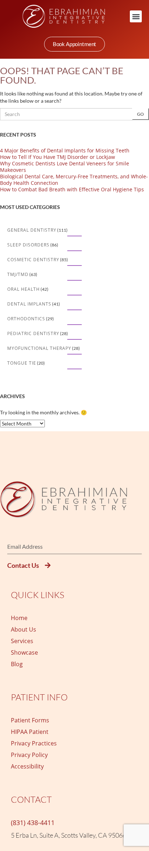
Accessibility (27, 766)
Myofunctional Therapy (39, 348)
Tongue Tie (21, 363)
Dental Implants (29, 304)
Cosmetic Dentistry (33, 260)
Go (140, 114)
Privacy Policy (29, 755)
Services (22, 641)
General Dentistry (31, 230)
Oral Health (23, 289)
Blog (17, 664)
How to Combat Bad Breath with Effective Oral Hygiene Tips (72, 189)
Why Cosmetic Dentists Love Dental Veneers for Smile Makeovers (64, 166)
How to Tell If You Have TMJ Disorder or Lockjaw (57, 156)
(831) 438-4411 (33, 822)
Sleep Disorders (28, 245)
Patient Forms (30, 720)
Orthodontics (26, 319)
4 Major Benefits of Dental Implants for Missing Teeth (64, 150)
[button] (136, 16)
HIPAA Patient (29, 732)
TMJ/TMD (18, 274)
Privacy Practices (34, 743)
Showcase (24, 652)
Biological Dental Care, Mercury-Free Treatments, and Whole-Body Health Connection (74, 179)
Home (19, 618)
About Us (23, 629)
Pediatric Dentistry (33, 333)
